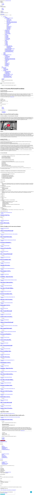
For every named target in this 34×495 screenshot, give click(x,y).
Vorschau (1, 213)
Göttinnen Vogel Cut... (5, 215)
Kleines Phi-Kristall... (5, 222)
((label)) (1, 481)
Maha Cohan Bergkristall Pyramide (10, 48)
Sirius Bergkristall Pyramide (7, 76)
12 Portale (6, 44)
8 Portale (6, 43)
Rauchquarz (8, 28)
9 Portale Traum (7, 32)
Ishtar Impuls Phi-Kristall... (6, 236)
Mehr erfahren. (5, 492)
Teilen (3, 107)
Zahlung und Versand (5, 448)
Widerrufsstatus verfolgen (3, 441)
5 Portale (6, 41)
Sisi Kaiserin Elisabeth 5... (5, 242)
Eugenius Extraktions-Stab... (6, 293)
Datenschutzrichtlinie (5, 447)
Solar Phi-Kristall (9, 20)
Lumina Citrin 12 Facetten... (6, 316)
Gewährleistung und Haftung (6, 449)
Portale (5, 40)
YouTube (3, 438)
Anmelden (3, 462)
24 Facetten (6, 37)
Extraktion (7, 18)
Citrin (7, 25)
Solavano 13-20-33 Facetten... (6, 299)
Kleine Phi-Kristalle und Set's (7, 54)
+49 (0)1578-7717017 (8, 0)
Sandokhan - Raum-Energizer (6, 276)
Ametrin (8, 24)
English (3, 3)
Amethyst (6, 60)
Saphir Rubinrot (9, 27)
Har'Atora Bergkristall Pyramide (9, 50)
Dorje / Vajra (8, 29)
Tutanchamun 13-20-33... (5, 271)
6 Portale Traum (7, 31)
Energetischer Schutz (9, 46)
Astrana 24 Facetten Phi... (5, 248)
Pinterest (3, 108)
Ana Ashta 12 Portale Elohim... (6, 288)
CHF (2, 8)
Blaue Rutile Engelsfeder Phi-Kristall (12, 21)
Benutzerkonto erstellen (5, 463)
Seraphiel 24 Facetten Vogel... (6, 419)
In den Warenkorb (3, 104)
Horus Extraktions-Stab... (5, 259)
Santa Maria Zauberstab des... (6, 282)
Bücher (5, 52)
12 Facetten (6, 35)
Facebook (3, 437)
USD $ (3, 9)
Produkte (5, 17)
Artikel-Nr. (1, 179)
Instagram (3, 439)
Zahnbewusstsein (7, 73)
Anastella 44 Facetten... (5, 265)
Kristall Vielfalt (8, 23)
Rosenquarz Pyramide (8, 49)
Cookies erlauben (2, 494)
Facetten (5, 34)
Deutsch (3, 4)
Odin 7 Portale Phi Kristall (6, 310)
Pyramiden (4, 70)
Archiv (4, 53)
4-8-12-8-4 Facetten (7, 33)
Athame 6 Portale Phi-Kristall (6, 230)
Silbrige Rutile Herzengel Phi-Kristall (12, 22)
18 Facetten (6, 36)
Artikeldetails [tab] (3, 112)
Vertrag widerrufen (2, 440)
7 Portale (6, 42)
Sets (2, 66)
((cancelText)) (2, 488)
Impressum (3, 446)
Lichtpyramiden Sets (8, 45)
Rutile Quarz (6, 57)
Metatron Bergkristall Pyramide (9, 51)
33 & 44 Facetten (7, 38)
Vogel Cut (4, 16)
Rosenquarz (6, 63)
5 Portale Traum (7, 30)
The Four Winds (9, 19)
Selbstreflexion (9, 47)
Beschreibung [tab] (4, 111)
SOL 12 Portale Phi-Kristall (6, 253)
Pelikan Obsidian (9, 26)
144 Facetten (7, 39)
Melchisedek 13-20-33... (5, 305)
